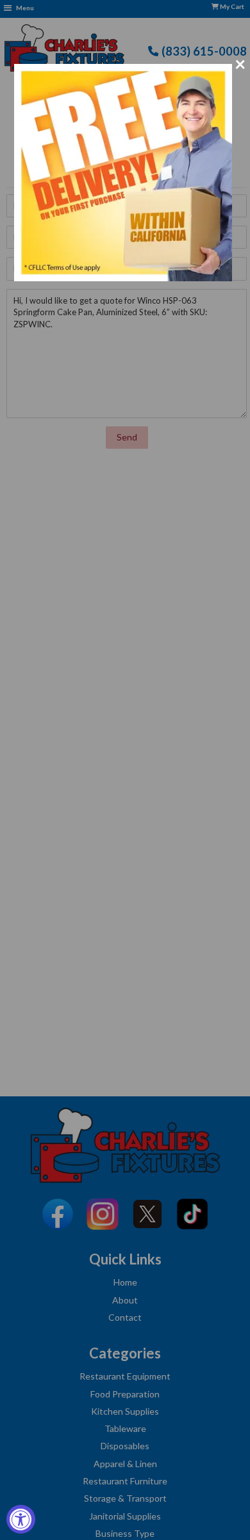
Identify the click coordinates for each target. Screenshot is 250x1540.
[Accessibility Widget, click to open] (20, 1519)
